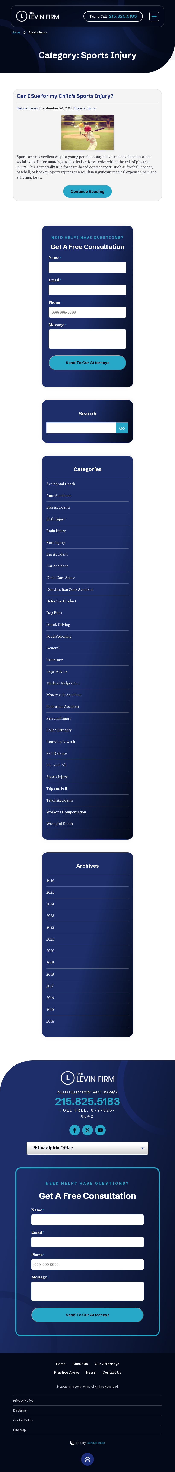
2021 (50, 939)
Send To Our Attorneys (87, 362)
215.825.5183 (123, 16)
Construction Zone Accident (69, 589)
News (91, 1372)
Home (16, 32)
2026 (50, 881)
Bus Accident (57, 554)
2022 (50, 927)
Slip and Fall (56, 765)
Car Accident (57, 566)
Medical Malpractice (63, 683)
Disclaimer (20, 1410)
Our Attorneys (107, 1364)
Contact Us (111, 1372)
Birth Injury (55, 519)
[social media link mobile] (74, 1130)
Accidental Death (60, 484)
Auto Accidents (58, 496)
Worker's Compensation (66, 812)
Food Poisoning (58, 636)
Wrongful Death (59, 824)
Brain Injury (56, 531)
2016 (50, 998)
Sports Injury (85, 108)
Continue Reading (87, 191)
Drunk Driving (58, 624)
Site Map (19, 1430)
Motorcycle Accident (63, 695)
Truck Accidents (59, 800)
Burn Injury (55, 542)
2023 (50, 916)
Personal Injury (58, 718)
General (53, 648)
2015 (50, 1009)
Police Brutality (58, 730)
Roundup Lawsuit (60, 742)
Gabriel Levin (28, 108)
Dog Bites (54, 613)
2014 (50, 1021)
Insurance (54, 660)
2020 (50, 951)
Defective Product (61, 601)
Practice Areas (66, 1372)
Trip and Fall (56, 788)
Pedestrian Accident (62, 706)
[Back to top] (87, 1459)
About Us (80, 1364)
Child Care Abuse (60, 578)
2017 (50, 986)
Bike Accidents (58, 507)
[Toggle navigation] (154, 16)
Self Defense (56, 753)
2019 (50, 963)
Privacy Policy (23, 1401)
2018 (50, 974)
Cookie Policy (23, 1420)
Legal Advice (56, 671)
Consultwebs (96, 1443)
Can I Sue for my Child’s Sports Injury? (65, 96)
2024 (50, 904)
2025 (50, 892)
